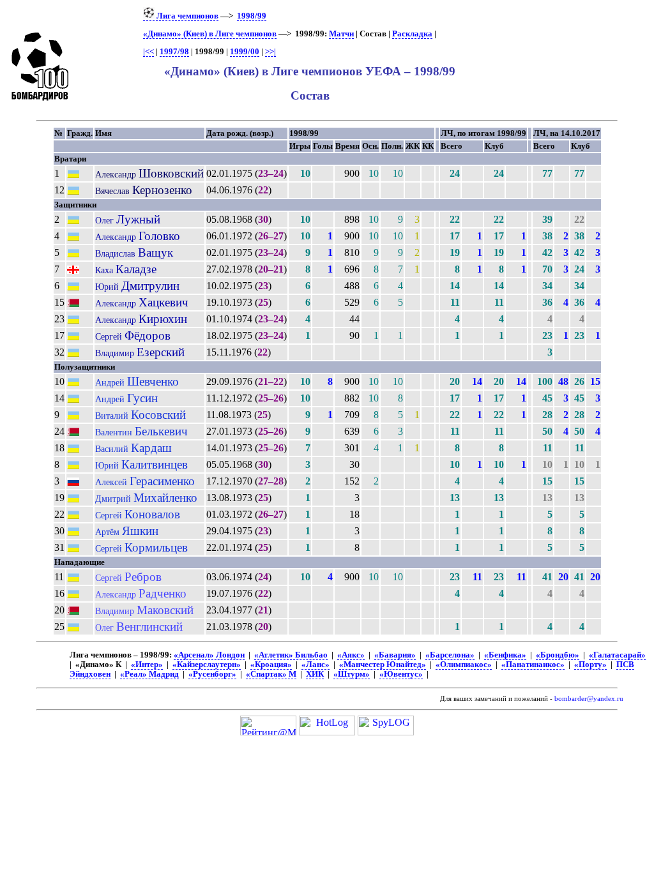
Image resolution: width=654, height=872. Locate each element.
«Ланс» (315, 664)
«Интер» (147, 664)
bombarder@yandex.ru (588, 698)
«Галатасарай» (617, 654)
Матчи (341, 33)
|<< (148, 51)
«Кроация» (271, 664)
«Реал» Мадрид (149, 674)
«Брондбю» (557, 654)
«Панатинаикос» (533, 664)
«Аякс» (351, 654)
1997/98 (174, 51)
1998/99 (251, 15)
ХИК (315, 674)
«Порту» (590, 664)
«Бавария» (395, 654)
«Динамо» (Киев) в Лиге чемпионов (210, 33)
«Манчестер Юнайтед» (382, 664)
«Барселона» (450, 654)
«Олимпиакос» (464, 664)
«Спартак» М (271, 674)
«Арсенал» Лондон (209, 654)
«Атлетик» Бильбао (291, 654)
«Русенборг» (212, 674)
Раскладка (412, 33)
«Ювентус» (401, 674)
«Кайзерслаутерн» (206, 664)
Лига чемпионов (186, 15)
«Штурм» (351, 674)
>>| (270, 51)
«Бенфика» (505, 654)
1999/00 (244, 51)
